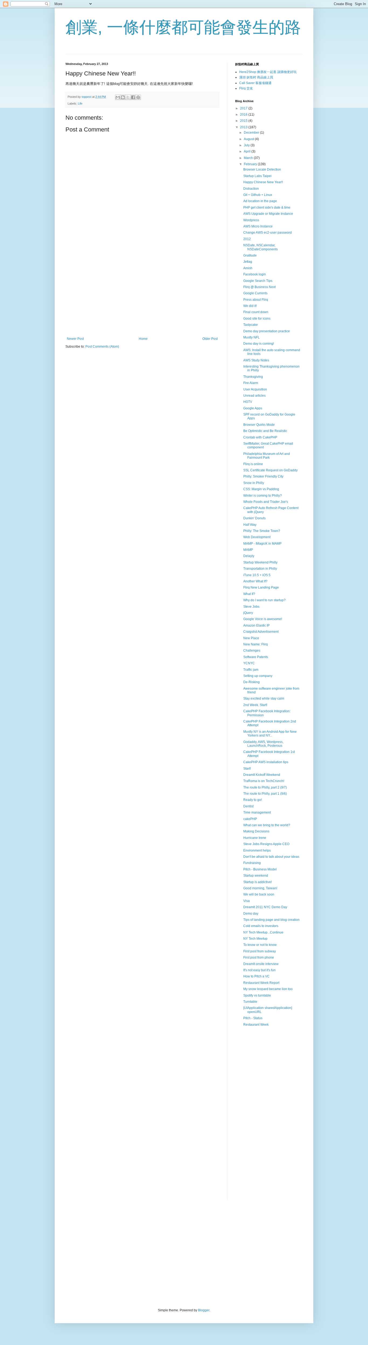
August (249, 139)
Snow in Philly (253, 483)
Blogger (203, 1310)
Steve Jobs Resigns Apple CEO (266, 844)
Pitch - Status (252, 1018)
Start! (247, 768)
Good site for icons (256, 318)
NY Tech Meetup (255, 939)
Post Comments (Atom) (102, 346)
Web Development (256, 537)
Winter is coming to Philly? (262, 495)
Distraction (251, 189)
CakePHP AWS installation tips (265, 762)
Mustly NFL (251, 337)
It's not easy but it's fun (259, 970)
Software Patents (255, 657)
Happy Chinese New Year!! (263, 182)
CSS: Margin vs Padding (261, 489)
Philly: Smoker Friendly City (263, 476)
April (247, 151)
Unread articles (254, 395)
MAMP (248, 550)
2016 (244, 114)
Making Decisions (256, 831)
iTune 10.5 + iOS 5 (256, 575)
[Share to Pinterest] (138, 97)
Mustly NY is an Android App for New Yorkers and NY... (270, 733)
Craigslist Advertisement (261, 632)
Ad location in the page (260, 201)
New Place (251, 638)
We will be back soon (258, 894)
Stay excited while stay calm (263, 698)
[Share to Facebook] (133, 97)
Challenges (251, 650)
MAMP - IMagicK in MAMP (262, 543)
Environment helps (257, 850)
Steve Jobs (251, 606)
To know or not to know (260, 945)
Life (80, 103)
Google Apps (252, 408)
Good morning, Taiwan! (260, 888)
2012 (247, 239)
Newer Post (75, 339)
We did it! (250, 306)
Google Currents (255, 293)
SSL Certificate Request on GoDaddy (270, 470)
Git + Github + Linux (257, 195)
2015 (244, 121)
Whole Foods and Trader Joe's (265, 502)
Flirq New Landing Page (261, 587)
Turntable (250, 1002)
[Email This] (117, 97)
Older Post (210, 339)
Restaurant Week (256, 1024)
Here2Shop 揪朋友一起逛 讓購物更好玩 (268, 72)
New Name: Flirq (255, 644)
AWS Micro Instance (258, 226)
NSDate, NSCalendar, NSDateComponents (260, 247)
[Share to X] (128, 97)
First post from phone (258, 957)
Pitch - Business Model (260, 869)
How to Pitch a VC (256, 976)
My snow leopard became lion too (268, 989)
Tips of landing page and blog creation (271, 920)
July (247, 145)
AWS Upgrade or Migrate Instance (268, 214)
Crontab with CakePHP (260, 437)
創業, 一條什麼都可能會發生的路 (183, 27)
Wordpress (251, 220)
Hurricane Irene (254, 838)
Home (143, 339)
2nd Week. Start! (255, 705)
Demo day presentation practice (266, 331)
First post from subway (259, 951)
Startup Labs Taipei (257, 176)
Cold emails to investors (260, 926)
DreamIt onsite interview (261, 964)
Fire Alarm (250, 383)
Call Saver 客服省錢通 (255, 83)
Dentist (248, 806)
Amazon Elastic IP (256, 625)
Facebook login (254, 274)
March (249, 158)
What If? (249, 594)
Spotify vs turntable (257, 995)
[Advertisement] (142, 292)
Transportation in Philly (260, 568)
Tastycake (250, 325)
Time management (257, 812)
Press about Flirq (255, 300)
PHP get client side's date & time (266, 207)
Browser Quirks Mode (259, 425)
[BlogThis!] (123, 97)
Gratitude (250, 255)
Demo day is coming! (258, 343)
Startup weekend (255, 875)
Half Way (249, 525)
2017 (244, 108)
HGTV (247, 402)
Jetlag (247, 262)
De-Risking (251, 682)
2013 (244, 127)
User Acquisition (255, 389)
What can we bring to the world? (266, 825)
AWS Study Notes (256, 360)
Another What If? (255, 581)
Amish (247, 268)
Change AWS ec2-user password (267, 232)
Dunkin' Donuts (254, 518)
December (252, 132)
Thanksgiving (253, 377)
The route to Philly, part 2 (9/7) (265, 787)
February (251, 164)
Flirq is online (253, 464)
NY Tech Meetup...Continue (263, 932)
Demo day (250, 913)
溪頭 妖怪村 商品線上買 (256, 77)
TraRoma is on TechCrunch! (263, 781)
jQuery (248, 613)
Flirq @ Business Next (259, 287)
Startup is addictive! (257, 882)
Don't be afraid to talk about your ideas (271, 857)
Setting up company (257, 676)
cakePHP (250, 819)
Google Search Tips (257, 281)
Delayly (248, 556)
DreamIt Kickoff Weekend (261, 775)
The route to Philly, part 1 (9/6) (265, 794)
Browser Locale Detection (262, 169)
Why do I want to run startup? (264, 600)
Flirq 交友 (246, 88)
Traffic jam (250, 670)
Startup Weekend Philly (260, 562)
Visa (246, 901)
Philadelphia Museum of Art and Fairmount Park (266, 455)
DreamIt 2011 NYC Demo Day (265, 907)
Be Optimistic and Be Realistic (265, 431)
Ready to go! (252, 800)
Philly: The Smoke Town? (261, 531)
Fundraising (252, 863)
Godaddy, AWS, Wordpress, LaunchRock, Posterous (263, 744)
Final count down (255, 312)
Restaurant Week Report (261, 983)
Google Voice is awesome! (262, 619)
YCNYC (249, 663)
